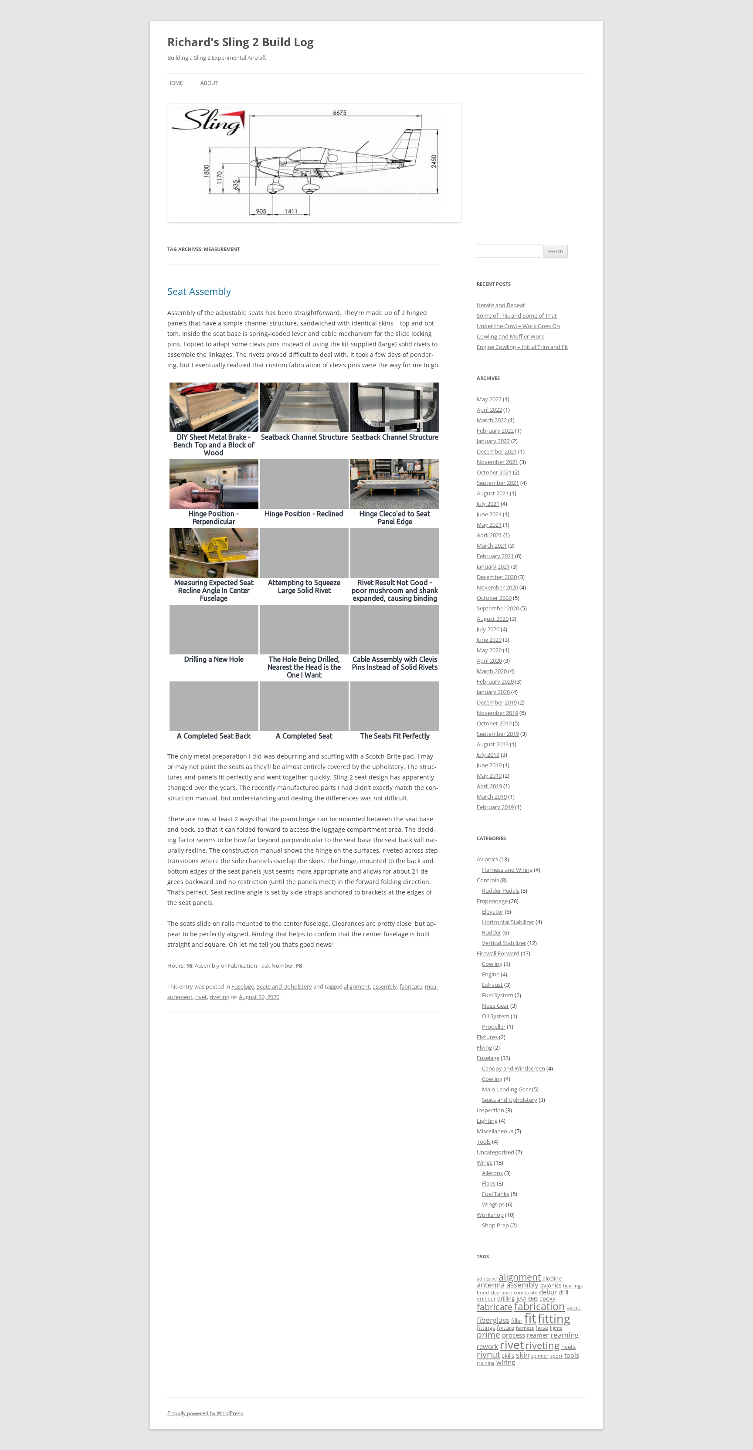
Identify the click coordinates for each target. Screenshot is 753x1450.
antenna (491, 1285)
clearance (501, 1293)
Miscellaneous (495, 1131)
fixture (505, 1327)
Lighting (487, 1121)
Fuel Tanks (495, 1194)
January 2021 (493, 566)
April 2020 (489, 660)
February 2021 (495, 556)
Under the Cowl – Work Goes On (518, 326)
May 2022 (489, 399)
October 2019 (494, 723)
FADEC (573, 1308)
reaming (564, 1335)
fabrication (539, 1306)
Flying (484, 1047)
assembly (385, 986)
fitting (554, 1318)
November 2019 (497, 713)
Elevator (492, 911)
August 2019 (493, 744)
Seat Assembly (199, 291)
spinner (540, 1356)
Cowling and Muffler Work (510, 336)
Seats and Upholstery (284, 986)
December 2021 (497, 451)
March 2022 (492, 420)
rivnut (488, 1354)
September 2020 (498, 608)
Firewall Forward (498, 953)
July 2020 (488, 629)
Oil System (495, 1016)
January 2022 (493, 441)
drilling (506, 1298)
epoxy (547, 1298)
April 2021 (489, 535)
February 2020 (495, 681)
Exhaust (492, 985)
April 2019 (489, 786)
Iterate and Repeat (501, 305)
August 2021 (493, 493)
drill (563, 1292)
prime (488, 1334)
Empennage (492, 901)
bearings (573, 1286)
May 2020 (489, 650)
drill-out (486, 1299)
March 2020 (492, 671)
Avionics (487, 859)
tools (571, 1355)
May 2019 (489, 775)
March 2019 (492, 796)
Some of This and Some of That (517, 315)
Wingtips (493, 1204)
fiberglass (493, 1320)
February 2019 (495, 807)
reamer (538, 1335)
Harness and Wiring (507, 870)
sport (556, 1356)
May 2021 (489, 525)
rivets (568, 1347)
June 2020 (489, 640)
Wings (484, 1162)
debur (548, 1291)
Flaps (488, 1183)
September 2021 (498, 483)
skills (508, 1355)
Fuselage (242, 986)
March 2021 (492, 545)
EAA (521, 1298)
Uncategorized (495, 1152)
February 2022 (495, 430)
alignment (357, 986)
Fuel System (497, 995)
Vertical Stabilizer (504, 943)
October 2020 (494, 598)
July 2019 (488, 755)
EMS (533, 1299)
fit (530, 1318)
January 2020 (493, 692)
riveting (219, 997)
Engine (490, 974)
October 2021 (494, 472)
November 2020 (497, 587)
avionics (550, 1285)
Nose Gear (495, 1006)
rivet (201, 997)
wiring (505, 1362)
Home (175, 83)
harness (525, 1328)
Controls (488, 880)
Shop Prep (495, 1225)
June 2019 (489, 765)
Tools (484, 1141)
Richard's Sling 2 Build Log (240, 42)
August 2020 (493, 619)
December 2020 (497, 577)
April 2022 (489, 409)
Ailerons (492, 1173)
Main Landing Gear (506, 1089)
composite (525, 1293)
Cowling (492, 964)
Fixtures (487, 1037)
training (486, 1363)
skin (522, 1355)
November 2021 (497, 462)
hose (542, 1327)
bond (483, 1293)
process (513, 1335)
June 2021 (489, 514)
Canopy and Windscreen (513, 1068)
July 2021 (488, 504)
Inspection (490, 1110)
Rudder (491, 932)
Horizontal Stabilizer (508, 922)
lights (556, 1328)
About (209, 83)
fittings (486, 1327)
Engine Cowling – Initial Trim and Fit (522, 347)
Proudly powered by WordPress (205, 1413)
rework (487, 1346)
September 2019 (498, 734)
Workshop (490, 1215)
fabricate (411, 986)
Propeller (493, 1026)
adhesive (487, 1279)
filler (516, 1321)
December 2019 (497, 702)
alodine (552, 1278)
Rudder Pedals (500, 890)
